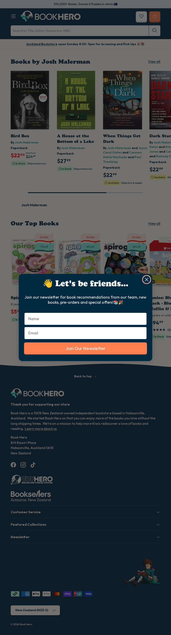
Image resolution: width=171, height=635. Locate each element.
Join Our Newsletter (85, 348)
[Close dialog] (147, 279)
